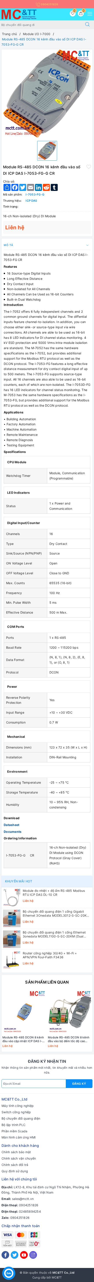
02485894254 (30, 1211)
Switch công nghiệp (16, 1112)
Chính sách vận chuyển (19, 1158)
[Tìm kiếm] (87, 24)
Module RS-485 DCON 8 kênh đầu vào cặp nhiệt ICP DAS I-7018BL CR (23, 1039)
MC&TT (57, 1277)
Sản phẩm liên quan (47, 982)
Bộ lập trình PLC (13, 1125)
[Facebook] (5, 1255)
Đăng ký (79, 1083)
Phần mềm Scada (15, 1131)
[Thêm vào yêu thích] (89, 166)
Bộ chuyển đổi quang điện (21, 1118)
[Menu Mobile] (88, 13)
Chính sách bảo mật (16, 1152)
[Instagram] (33, 1255)
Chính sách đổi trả (15, 1165)
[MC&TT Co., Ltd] (19, 14)
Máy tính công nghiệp (18, 1106)
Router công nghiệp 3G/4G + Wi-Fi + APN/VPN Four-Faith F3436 (50, 955)
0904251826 (49, 4)
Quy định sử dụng (15, 1171)
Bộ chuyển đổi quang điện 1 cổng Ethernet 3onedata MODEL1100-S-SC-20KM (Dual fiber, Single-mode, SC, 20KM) (54, 934)
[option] (47, 93)
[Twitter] (14, 1255)
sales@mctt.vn (23, 1199)
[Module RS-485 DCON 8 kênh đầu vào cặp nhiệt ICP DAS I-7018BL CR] (24, 1012)
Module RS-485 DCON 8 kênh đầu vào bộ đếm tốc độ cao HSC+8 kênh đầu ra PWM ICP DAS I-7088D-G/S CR (68, 1039)
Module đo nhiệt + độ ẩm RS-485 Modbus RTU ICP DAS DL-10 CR (54, 892)
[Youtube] (24, 1255)
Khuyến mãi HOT (18, 881)
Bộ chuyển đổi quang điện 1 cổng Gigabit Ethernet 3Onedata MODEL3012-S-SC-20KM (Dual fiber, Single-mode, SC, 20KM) (56, 914)
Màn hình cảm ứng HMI (19, 1137)
